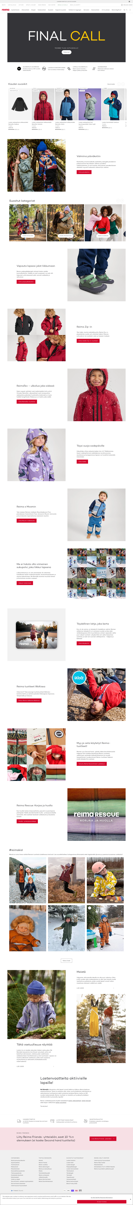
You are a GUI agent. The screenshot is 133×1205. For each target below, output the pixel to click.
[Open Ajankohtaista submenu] (19, 9)
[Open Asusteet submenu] (53, 9)
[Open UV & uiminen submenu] (110, 9)
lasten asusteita (61, 1102)
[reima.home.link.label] (5, 9)
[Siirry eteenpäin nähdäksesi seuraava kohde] (123, 84)
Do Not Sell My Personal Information (102, 1197)
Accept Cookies (102, 1201)
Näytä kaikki (111, 84)
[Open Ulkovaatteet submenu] (29, 9)
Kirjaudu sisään (127, 4)
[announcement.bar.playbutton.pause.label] (129, 1)
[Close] (130, 1199)
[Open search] (126, 10)
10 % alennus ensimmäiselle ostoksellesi (66, 1)
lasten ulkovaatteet (74, 1101)
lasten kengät (86, 1101)
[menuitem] (25, 1160)
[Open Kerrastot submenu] (89, 9)
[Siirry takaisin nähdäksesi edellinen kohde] (119, 84)
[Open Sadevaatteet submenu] (46, 9)
